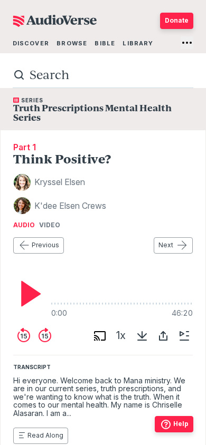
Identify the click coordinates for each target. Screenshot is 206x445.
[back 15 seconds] (23, 335)
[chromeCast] (99, 335)
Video (49, 225)
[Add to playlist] (184, 335)
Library (138, 43)
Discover (31, 43)
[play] (28, 294)
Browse (72, 43)
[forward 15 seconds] (44, 335)
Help (181, 424)
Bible (105, 43)
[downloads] (142, 335)
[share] (163, 335)
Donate (177, 20)
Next (165, 245)
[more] (187, 42)
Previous (45, 245)
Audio (24, 225)
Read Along (45, 435)
